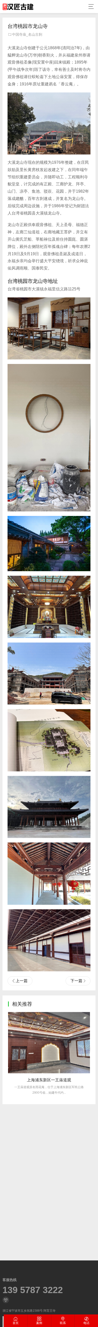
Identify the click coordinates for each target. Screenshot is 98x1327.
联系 (63, 1323)
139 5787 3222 (33, 1290)
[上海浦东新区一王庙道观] (49, 1043)
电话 (86, 1323)
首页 (16, 1323)
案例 (39, 1323)
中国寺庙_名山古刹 (27, 34)
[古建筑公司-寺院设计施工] (18, 7)
